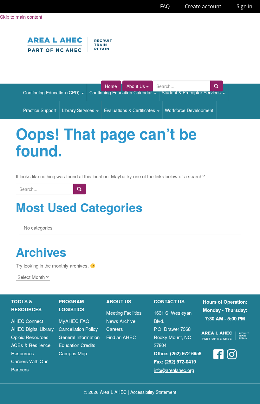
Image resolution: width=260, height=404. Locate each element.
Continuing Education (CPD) (52, 92)
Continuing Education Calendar (121, 92)
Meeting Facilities (124, 312)
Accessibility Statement (153, 392)
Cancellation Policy (78, 328)
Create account (203, 6)
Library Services (78, 110)
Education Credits (77, 345)
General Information (79, 337)
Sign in (244, 6)
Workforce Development (189, 110)
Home (111, 86)
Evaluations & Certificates (130, 110)
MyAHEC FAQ (74, 321)
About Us (136, 86)
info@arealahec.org (174, 370)
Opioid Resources (30, 337)
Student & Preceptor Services (192, 92)
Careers (114, 328)
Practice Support (39, 110)
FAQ (165, 6)
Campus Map (73, 353)
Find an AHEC (121, 337)
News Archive (120, 321)
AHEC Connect (27, 321)
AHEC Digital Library (32, 328)
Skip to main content (21, 16)
